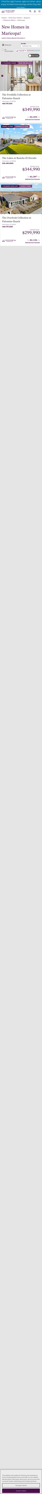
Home (4, 18)
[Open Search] (30, 11)
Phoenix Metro (9, 20)
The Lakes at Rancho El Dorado (19, 158)
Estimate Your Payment (32, 119)
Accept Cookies (21, 1491)
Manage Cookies (21, 1485)
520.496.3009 (7, 163)
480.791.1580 (7, 227)
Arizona (27, 18)
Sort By (23, 43)
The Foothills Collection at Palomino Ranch (16, 96)
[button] (2, 76)
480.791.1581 (7, 103)
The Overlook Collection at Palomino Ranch (16, 219)
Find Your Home (15, 18)
